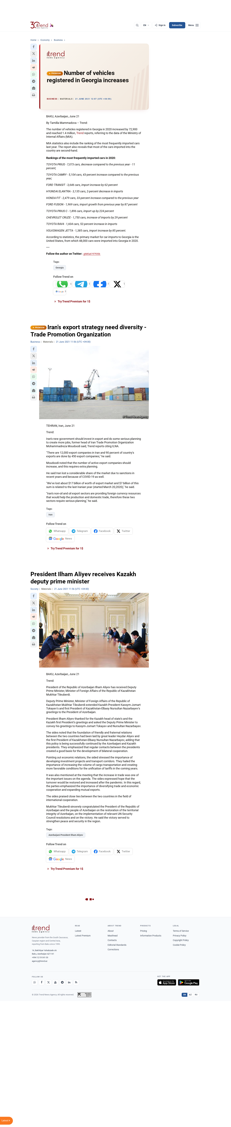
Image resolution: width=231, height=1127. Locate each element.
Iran (50, 514)
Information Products (150, 935)
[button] (34, 47)
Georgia (60, 267)
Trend (80, 133)
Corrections (113, 949)
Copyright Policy (181, 940)
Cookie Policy (179, 945)
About (111, 931)
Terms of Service (181, 931)
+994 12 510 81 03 (40, 957)
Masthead (113, 935)
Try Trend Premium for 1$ (73, 301)
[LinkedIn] (69, 982)
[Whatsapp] (35, 982)
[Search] (137, 25)
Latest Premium (83, 935)
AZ (190, 995)
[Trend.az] (42, 25)
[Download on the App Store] (166, 982)
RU (196, 995)
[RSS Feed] (76, 982)
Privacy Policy (179, 935)
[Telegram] (62, 982)
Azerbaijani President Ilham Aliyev (66, 835)
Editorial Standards (117, 945)
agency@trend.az (39, 961)
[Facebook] (41, 982)
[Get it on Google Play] (188, 982)
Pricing (143, 931)
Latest (78, 931)
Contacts (112, 940)
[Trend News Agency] (41, 929)
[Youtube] (55, 982)
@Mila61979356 (91, 253)
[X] (48, 982)
